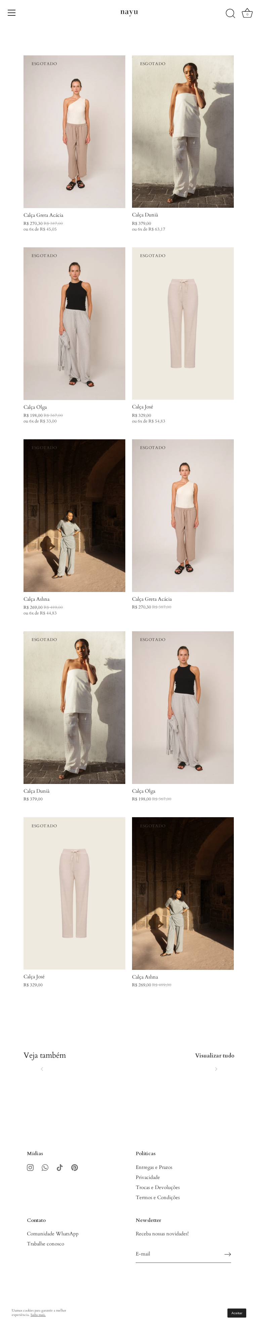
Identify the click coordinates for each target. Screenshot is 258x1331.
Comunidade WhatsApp (53, 1233)
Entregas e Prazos (154, 1167)
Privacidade (148, 1177)
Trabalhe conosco (45, 1243)
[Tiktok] (59, 1167)
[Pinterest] (74, 1167)
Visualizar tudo (214, 1055)
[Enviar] (227, 1254)
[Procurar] (230, 13)
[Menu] (11, 12)
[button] (42, 1069)
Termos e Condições (158, 1197)
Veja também (45, 1055)
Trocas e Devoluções (158, 1187)
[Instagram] (30, 1167)
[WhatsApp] (45, 1167)
